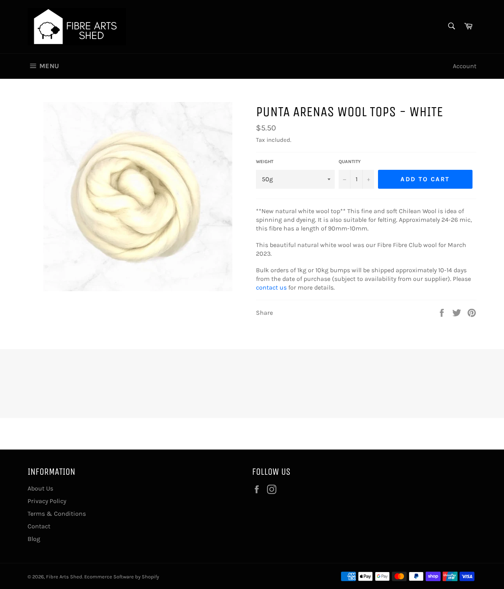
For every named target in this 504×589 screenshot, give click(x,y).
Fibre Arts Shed (64, 577)
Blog (34, 539)
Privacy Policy (47, 501)
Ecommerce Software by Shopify (121, 577)
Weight (264, 161)
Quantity (350, 161)
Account (464, 66)
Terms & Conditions (57, 513)
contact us (271, 287)
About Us (40, 488)
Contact (39, 526)
